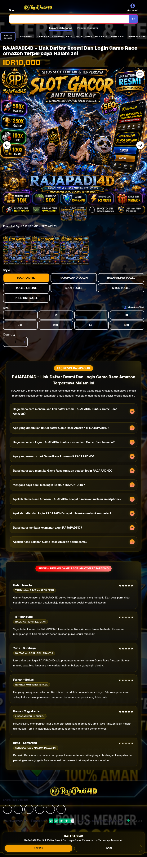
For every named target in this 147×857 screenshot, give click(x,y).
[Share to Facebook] (18, 809)
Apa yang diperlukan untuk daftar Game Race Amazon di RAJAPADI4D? (61, 427)
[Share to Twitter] (7, 809)
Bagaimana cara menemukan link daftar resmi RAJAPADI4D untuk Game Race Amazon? (65, 411)
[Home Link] (38, 7)
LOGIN (108, 848)
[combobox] (69, 19)
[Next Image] (140, 145)
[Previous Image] (7, 145)
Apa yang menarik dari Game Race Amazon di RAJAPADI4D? (54, 456)
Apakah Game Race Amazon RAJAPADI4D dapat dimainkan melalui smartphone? (67, 499)
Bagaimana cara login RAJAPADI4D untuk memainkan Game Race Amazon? (64, 442)
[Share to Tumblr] (61, 809)
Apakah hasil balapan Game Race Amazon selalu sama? (50, 541)
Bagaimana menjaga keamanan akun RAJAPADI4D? (47, 527)
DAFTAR (38, 848)
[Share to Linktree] (28, 809)
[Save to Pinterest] (39, 809)
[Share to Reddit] (50, 809)
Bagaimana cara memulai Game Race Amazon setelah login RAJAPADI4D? (63, 470)
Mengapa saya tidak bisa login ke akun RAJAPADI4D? (49, 484)
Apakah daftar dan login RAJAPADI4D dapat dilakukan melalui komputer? (62, 513)
